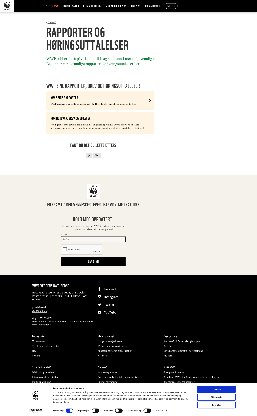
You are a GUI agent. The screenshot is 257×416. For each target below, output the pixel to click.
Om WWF (136, 6)
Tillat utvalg (216, 397)
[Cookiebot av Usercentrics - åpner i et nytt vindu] (35, 411)
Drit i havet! (169, 346)
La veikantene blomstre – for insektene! (183, 350)
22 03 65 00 (39, 310)
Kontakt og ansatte (107, 372)
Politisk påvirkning (41, 381)
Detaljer (159, 411)
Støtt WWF (52, 6)
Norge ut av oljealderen (110, 341)
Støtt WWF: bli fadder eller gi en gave (181, 341)
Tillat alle (216, 389)
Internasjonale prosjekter (45, 377)
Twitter (109, 305)
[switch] (95, 411)
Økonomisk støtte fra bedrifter (178, 381)
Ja (89, 155)
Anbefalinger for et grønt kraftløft (115, 350)
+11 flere (102, 355)
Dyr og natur (71, 6)
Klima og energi (92, 6)
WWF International (41, 324)
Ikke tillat (216, 405)
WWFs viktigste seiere (43, 372)
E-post (64, 234)
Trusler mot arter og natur (45, 346)
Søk (169, 6)
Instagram (111, 297)
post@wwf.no (41, 307)
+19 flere (167, 355)
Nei (97, 155)
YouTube (110, 312)
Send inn (93, 261)
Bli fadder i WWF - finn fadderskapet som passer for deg (191, 377)
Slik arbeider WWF (116, 6)
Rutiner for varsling (108, 381)
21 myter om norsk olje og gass (113, 346)
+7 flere (36, 355)
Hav (34, 350)
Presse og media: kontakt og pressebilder (119, 377)
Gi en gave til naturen (174, 372)
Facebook (110, 289)
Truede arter (38, 341)
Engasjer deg (152, 6)
